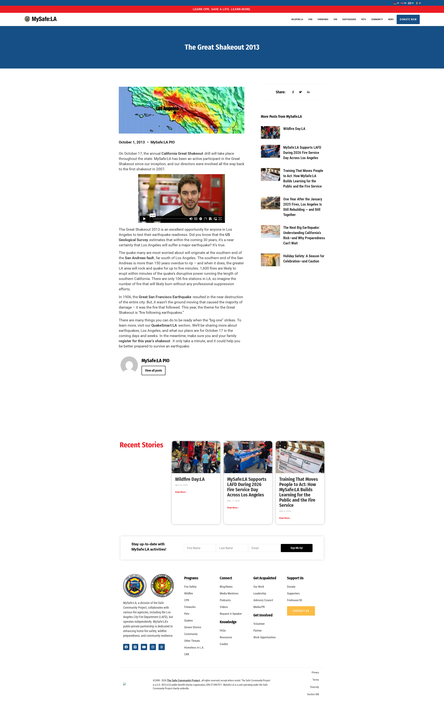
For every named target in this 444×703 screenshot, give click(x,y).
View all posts (153, 370)
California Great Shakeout (182, 153)
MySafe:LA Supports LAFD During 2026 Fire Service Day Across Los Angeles (302, 152)
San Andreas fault (139, 258)
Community (377, 19)
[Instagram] (153, 647)
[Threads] (162, 647)
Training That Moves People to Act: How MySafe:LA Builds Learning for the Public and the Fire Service (298, 492)
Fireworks (323, 19)
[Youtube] (144, 647)
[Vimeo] (135, 647)
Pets (363, 19)
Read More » (181, 492)
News (391, 19)
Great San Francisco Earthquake (165, 297)
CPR (335, 19)
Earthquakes (349, 19)
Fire (310, 19)
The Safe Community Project (183, 680)
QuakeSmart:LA (164, 325)
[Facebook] (126, 647)
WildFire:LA (297, 19)
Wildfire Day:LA (294, 129)
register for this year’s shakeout (144, 341)
